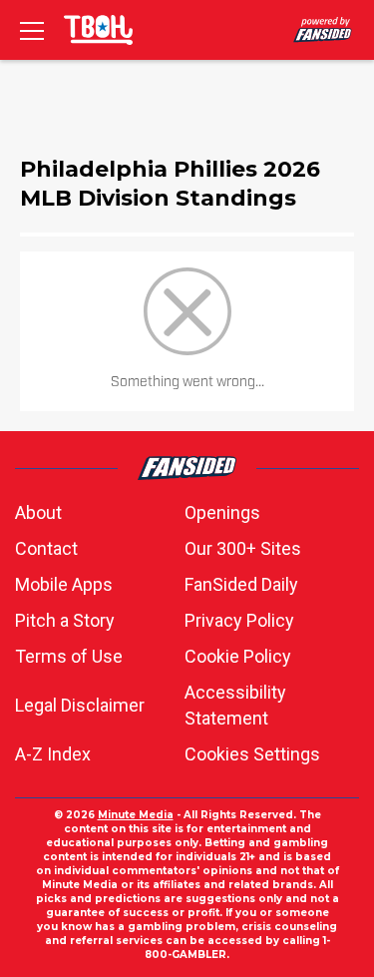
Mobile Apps (64, 584)
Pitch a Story (65, 620)
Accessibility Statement (235, 705)
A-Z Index (53, 753)
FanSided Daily (241, 584)
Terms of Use (69, 656)
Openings (222, 512)
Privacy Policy (239, 620)
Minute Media (136, 814)
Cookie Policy (238, 656)
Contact (46, 548)
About (38, 512)
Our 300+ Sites (243, 548)
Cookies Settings (252, 753)
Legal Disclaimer (80, 705)
